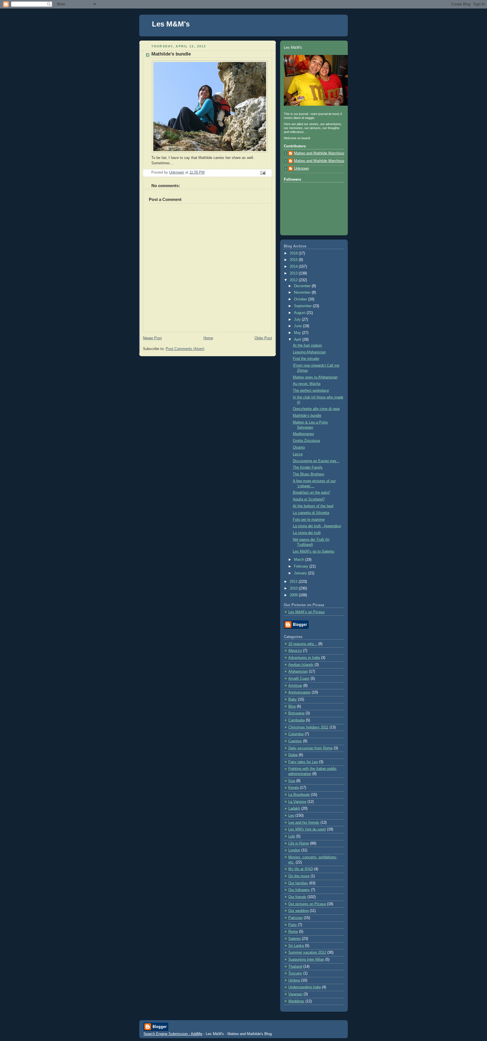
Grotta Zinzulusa (306, 441)
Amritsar (295, 686)
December (303, 286)
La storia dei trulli (307, 533)
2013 (294, 273)
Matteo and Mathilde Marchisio (319, 153)
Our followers (299, 890)
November (303, 292)
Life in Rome (298, 843)
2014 (294, 267)
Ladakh (294, 808)
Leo (291, 816)
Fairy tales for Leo (303, 762)
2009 (294, 595)
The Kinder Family (308, 467)
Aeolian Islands (300, 665)
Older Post (263, 338)
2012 (294, 280)
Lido (291, 836)
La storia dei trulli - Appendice (317, 526)
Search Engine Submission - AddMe (172, 1034)
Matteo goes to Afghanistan (315, 377)
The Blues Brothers (308, 474)
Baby (292, 699)
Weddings (296, 1001)
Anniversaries (299, 692)
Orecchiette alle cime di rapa (316, 409)
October (301, 299)
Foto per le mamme (309, 520)
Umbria (294, 980)
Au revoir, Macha (306, 384)
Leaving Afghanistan (309, 352)
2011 (294, 582)
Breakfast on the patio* (311, 493)
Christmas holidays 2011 (308, 727)
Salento (294, 939)
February (301, 566)
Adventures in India (304, 658)
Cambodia (296, 720)
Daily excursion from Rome (310, 748)
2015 (294, 260)
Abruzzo (295, 651)
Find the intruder (306, 359)
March (299, 560)
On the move (298, 876)
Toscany (295, 973)
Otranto (299, 447)
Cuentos (295, 741)
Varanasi (295, 994)
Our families (298, 883)
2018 (294, 253)
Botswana (296, 713)
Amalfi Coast (298, 679)
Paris (292, 925)
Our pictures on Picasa (307, 904)
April (298, 340)
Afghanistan (298, 672)
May (298, 333)
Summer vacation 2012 (307, 952)
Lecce (298, 454)
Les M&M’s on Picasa (306, 612)
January (301, 573)
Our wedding (298, 911)
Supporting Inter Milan (306, 960)
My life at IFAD (300, 869)
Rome (293, 932)
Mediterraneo (303, 434)
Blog (292, 706)
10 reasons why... (302, 644)
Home (208, 338)
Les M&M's (171, 24)
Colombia (296, 734)
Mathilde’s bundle (307, 416)
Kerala (293, 788)
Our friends (297, 897)
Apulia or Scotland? (309, 499)
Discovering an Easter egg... (316, 461)
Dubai (293, 755)
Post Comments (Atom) (185, 349)
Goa (291, 781)
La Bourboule (299, 795)
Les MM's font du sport (307, 829)
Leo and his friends (303, 823)
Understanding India (304, 987)
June (298, 326)
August (300, 313)
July (298, 320)
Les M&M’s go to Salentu (313, 551)
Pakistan (295, 918)
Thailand (295, 967)
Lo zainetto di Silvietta (311, 513)
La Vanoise (297, 802)
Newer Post (152, 338)
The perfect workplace (311, 391)
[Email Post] (263, 172)
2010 (294, 588)
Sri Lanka (296, 946)
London (294, 850)
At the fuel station (307, 345)
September (303, 306)
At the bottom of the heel (313, 506)
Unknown (301, 168)
